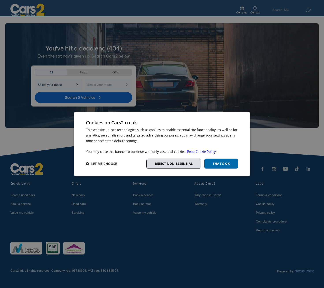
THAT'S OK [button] (221, 163)
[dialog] (162, 144)
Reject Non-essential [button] (174, 163)
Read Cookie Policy (201, 151)
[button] (101, 163)
